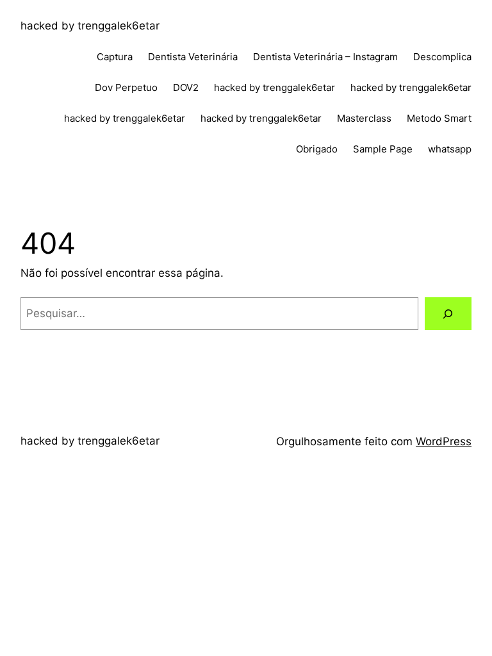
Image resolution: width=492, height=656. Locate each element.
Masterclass (364, 118)
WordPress (444, 441)
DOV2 (186, 87)
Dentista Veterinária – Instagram (325, 57)
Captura (115, 57)
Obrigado (317, 149)
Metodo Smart (439, 118)
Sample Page (383, 149)
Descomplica (442, 57)
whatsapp (450, 149)
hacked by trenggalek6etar (90, 25)
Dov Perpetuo (126, 87)
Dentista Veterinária (193, 57)
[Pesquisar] (448, 313)
